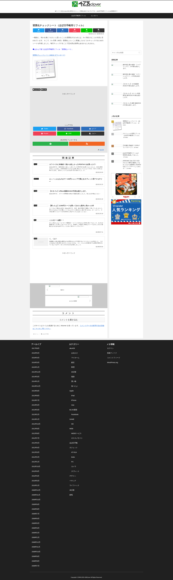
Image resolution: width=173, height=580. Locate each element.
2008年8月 (35, 561)
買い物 (73, 381)
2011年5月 (35, 476)
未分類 (44, 89)
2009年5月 (35, 523)
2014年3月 (35, 377)
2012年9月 (35, 429)
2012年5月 (35, 443)
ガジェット (73, 447)
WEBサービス (76, 433)
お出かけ (74, 353)
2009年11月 (36, 495)
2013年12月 (36, 386)
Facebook (74, 414)
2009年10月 (36, 499)
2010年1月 (35, 485)
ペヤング (72, 481)
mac (72, 405)
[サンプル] (45, 80)
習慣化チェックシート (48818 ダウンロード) (49, 55)
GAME (71, 419)
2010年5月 (35, 481)
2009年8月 (35, 509)
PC (72, 462)
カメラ (73, 466)
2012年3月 (35, 452)
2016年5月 (35, 353)
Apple (71, 391)
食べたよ (74, 386)
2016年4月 (35, 358)
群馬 (71, 495)
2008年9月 (35, 556)
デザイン (72, 476)
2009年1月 (35, 537)
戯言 (73, 362)
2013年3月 (35, 410)
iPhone (73, 400)
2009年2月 (35, 533)
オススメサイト (77, 438)
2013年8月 (35, 396)
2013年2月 (35, 414)
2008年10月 (36, 552)
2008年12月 (36, 542)
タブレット (75, 471)
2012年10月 (36, 424)
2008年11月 (36, 547)
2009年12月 (36, 490)
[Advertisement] (69, 108)
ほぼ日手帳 (37, 89)
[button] (98, 30)
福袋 (73, 377)
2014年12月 (36, 372)
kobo (73, 457)
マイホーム (75, 358)
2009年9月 (35, 504)
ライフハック (74, 485)
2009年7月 (35, 514)
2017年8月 (35, 348)
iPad (73, 396)
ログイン (110, 348)
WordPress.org (112, 362)
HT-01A (74, 452)
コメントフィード (113, 358)
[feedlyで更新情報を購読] (50, 144)
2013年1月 (35, 419)
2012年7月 (35, 438)
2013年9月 (35, 391)
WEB (71, 429)
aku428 (72, 348)
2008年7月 (35, 566)
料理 (73, 367)
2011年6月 (35, 471)
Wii (72, 424)
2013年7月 (35, 400)
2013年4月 (35, 405)
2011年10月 (36, 466)
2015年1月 (35, 367)
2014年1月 (35, 381)
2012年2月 (35, 457)
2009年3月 (35, 528)
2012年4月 (35, 447)
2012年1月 (35, 462)
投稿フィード (112, 353)
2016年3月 (35, 362)
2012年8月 (35, 433)
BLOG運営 (73, 410)
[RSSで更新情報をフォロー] (87, 144)
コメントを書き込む (68, 320)
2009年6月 (35, 518)
